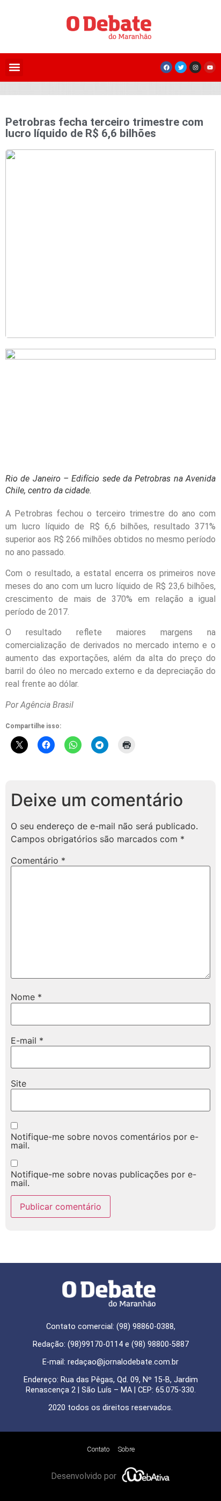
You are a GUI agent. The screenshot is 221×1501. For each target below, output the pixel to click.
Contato (98, 1449)
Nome (26, 997)
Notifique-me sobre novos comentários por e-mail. (104, 1141)
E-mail (27, 1040)
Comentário (38, 860)
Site (18, 1083)
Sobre (126, 1449)
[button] (14, 67)
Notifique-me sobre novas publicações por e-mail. (103, 1178)
